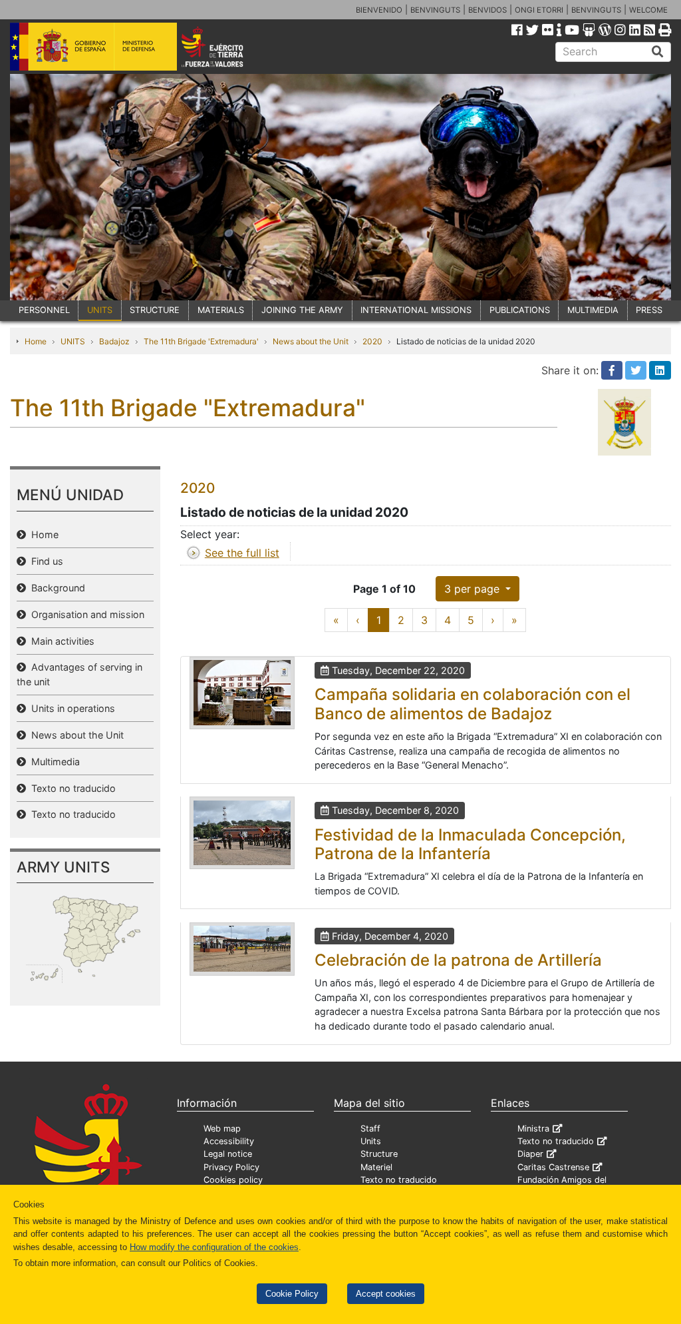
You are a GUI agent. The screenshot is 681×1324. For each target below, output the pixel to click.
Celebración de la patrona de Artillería (458, 960)
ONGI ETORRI (539, 10)
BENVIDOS (487, 10)
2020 (372, 341)
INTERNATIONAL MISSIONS (416, 310)
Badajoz (114, 341)
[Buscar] (658, 52)
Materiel (376, 1167)
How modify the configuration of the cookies (214, 1247)
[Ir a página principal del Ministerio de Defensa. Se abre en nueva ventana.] (93, 46)
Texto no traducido (71, 788)
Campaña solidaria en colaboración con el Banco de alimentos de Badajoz (472, 704)
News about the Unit (310, 341)
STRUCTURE (155, 310)
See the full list (242, 552)
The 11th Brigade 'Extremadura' (201, 341)
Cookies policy (233, 1180)
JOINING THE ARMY (302, 310)
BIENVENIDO (379, 10)
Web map (222, 1129)
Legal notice (228, 1154)
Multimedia (53, 761)
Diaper (530, 1154)
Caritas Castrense (553, 1167)
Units (370, 1141)
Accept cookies (386, 1294)
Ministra (533, 1129)
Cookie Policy (292, 1294)
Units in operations (70, 708)
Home (36, 341)
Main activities (60, 641)
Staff (370, 1129)
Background (55, 587)
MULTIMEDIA (592, 310)
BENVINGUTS (435, 10)
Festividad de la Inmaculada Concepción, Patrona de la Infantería (470, 844)
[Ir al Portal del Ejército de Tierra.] (225, 46)
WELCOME (648, 10)
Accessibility (229, 1141)
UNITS (99, 310)
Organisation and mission (85, 614)
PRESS (649, 310)
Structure (379, 1154)
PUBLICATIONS (519, 310)
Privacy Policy (231, 1167)
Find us (44, 561)
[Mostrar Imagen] (242, 693)
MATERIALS (221, 310)
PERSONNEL (44, 310)
